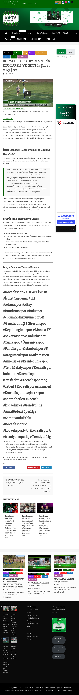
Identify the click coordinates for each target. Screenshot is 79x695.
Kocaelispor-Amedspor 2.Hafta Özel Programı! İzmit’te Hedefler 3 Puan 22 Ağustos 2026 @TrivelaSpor (10, 524)
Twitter (21, 467)
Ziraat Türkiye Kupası (19, 459)
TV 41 (14, 57)
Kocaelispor (18, 32)
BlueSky (59, 2)
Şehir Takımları (42, 33)
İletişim (36, 4)
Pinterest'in (34, 467)
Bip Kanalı (56, 2)
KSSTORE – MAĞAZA (60, 33)
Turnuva (10, 38)
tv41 (11, 459)
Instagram (66, 2)
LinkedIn (69, 2)
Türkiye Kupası (41, 53)
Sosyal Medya (16, 4)
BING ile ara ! (58, 649)
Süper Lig (20, 572)
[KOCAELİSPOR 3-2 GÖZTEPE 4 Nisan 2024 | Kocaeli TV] (14, 640)
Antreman (17, 53)
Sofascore (69, 228)
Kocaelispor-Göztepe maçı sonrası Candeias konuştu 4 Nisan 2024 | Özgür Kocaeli (14, 624)
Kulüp (25, 53)
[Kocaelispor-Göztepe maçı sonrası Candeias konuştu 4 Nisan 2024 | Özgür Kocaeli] (14, 608)
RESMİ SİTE (21, 39)
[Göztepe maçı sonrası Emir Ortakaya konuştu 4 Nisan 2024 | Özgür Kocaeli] (6, 608)
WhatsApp (59, 3)
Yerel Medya (22, 57)
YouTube (63, 3)
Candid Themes (67, 690)
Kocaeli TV (41, 573)
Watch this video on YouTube (14, 109)
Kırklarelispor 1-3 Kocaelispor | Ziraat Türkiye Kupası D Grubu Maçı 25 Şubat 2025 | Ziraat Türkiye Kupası (40, 485)
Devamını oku (8, 119)
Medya (28, 33)
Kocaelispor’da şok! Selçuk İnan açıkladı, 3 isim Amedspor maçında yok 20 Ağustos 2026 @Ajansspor (28, 523)
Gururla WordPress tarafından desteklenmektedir (23, 690)
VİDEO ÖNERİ (36, 39)
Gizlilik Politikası (27, 4)
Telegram (56, 3)
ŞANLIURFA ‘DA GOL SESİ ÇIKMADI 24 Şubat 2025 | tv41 (14, 482)
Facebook (63, 2)
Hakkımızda (6, 4)
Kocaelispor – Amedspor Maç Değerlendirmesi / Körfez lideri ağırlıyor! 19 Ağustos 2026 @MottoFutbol (45, 523)
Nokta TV (12, 572)
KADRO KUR (50, 39)
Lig (21, 570)
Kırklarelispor (10, 457)
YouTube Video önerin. (11, 6)
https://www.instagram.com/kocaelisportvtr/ (58, 609)
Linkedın (47, 467)
